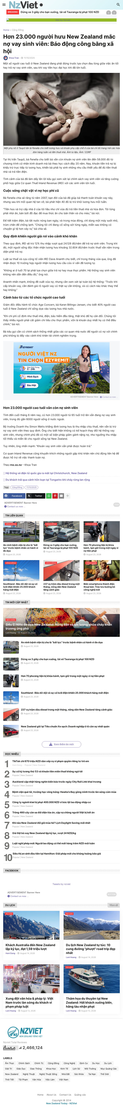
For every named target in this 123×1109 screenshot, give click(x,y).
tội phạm (23, 1079)
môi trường (90, 1068)
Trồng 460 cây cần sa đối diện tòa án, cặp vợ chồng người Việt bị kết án (53, 812)
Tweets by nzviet (61, 884)
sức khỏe (79, 1074)
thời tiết (9, 1079)
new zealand (11, 1074)
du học (96, 1063)
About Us (51, 1094)
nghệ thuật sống (48, 1074)
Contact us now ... (110, 397)
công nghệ (69, 1063)
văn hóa (36, 1079)
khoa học (51, 1068)
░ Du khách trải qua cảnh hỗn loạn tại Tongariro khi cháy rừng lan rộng (46, 479)
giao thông (36, 1068)
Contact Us (65, 1094)
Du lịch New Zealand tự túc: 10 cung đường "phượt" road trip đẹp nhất (90, 949)
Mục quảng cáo (109, 1068)
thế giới (104, 1074)
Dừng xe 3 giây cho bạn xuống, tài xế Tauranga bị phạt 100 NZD (60, 546)
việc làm (49, 1079)
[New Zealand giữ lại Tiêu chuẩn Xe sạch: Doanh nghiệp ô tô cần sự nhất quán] (11, 731)
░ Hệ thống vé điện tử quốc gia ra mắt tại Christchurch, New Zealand (45, 473)
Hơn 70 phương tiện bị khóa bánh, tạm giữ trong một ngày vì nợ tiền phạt (63, 12)
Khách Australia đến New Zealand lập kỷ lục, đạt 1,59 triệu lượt (30, 947)
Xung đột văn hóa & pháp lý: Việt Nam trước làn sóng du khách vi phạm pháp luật (29, 1002)
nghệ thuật (29, 1074)
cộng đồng (18, 30)
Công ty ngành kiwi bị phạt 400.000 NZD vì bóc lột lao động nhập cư (51, 802)
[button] (4, 5)
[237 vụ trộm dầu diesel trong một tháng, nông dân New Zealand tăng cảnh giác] (11, 714)
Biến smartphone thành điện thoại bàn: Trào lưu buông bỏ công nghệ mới (99, 587)
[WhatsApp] (49, 496)
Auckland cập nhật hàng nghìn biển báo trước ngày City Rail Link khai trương (56, 781)
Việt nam (63, 1079)
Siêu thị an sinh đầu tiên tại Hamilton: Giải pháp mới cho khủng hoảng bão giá (57, 853)
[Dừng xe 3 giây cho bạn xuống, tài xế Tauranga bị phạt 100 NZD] (11, 664)
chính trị (38, 1063)
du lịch (108, 1063)
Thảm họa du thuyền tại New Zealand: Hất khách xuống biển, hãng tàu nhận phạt (89, 1002)
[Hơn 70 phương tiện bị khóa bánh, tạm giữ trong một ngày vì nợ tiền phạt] (11, 680)
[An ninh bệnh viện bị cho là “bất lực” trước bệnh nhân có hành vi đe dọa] (11, 647)
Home (6, 30)
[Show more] (67, 496)
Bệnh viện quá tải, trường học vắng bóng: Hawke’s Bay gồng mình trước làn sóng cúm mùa (64, 791)
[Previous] (108, 12)
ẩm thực (9, 1063)
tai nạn (92, 1074)
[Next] (114, 12)
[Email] (61, 496)
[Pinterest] (55, 496)
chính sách (24, 1063)
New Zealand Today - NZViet (61, 1103)
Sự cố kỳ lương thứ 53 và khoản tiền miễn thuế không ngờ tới (47, 771)
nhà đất (66, 1074)
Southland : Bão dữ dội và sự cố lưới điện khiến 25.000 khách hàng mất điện (20, 587)
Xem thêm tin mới (63, 744)
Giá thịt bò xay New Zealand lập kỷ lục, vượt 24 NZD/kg (44, 833)
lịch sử (76, 1068)
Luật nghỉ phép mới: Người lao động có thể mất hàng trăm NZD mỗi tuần (53, 843)
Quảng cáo (80, 1094)
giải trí (8, 1068)
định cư (84, 1063)
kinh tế (64, 1068)
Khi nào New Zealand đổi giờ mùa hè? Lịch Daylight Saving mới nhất (51, 822)
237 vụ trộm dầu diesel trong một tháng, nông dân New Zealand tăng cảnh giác (61, 587)
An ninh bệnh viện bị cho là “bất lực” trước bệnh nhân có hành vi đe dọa (20, 548)
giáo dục (20, 1068)
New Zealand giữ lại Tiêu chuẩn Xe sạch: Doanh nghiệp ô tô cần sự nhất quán (65, 726)
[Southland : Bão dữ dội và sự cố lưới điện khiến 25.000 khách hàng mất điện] (11, 697)
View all (114, 905)
